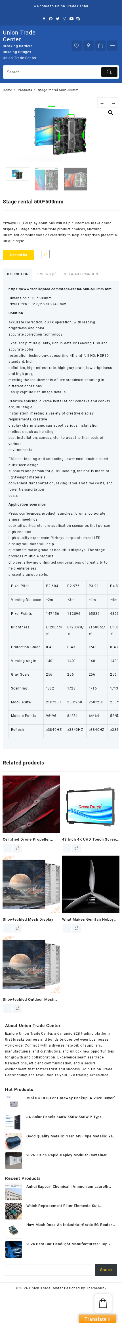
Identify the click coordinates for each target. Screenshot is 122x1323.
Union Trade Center (19, 36)
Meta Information (81, 274)
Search (106, 1270)
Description (17, 274)
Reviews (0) (46, 274)
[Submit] (109, 72)
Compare (45, 254)
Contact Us (18, 255)
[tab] (17, 275)
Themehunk (96, 1288)
